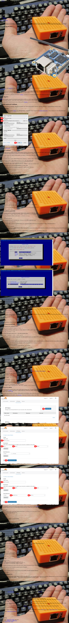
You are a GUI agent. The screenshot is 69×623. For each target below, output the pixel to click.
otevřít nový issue (44, 609)
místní (9, 621)
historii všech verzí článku (11, 611)
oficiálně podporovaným (43, 110)
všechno (6, 621)
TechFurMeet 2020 (11, 591)
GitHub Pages (14, 620)
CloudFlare (10, 390)
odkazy (12, 621)
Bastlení (4, 17)
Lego (12, 391)
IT (3, 16)
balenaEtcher (8, 148)
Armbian (14, 110)
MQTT (1, 99)
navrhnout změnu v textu (53, 609)
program (17, 593)
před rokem (40, 591)
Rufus (33, 147)
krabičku (21, 94)
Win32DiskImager (61, 147)
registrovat (25, 605)
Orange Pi (51, 88)
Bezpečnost (5, 18)
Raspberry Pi (11, 88)
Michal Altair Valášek (4, 20)
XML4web (9, 620)
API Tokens (19, 395)
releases (37, 506)
